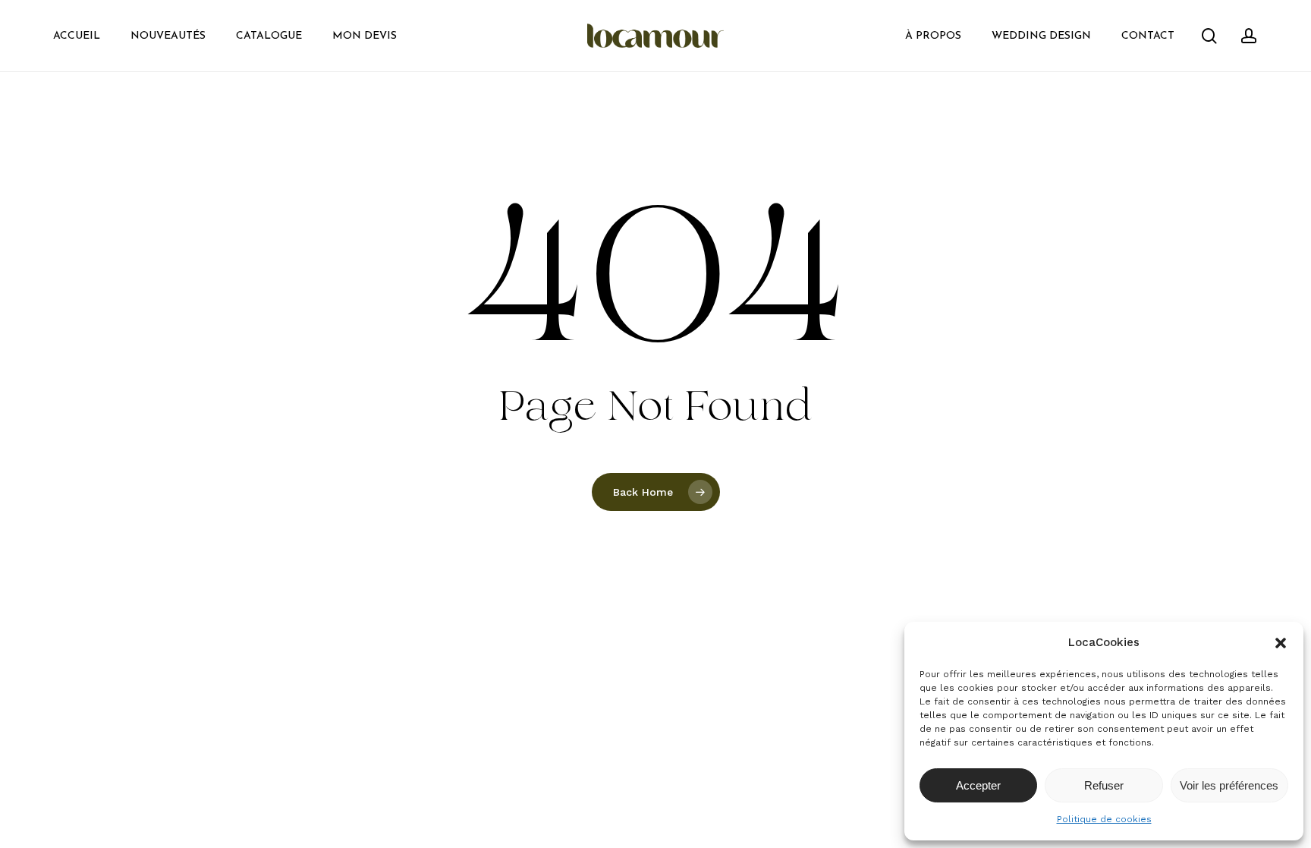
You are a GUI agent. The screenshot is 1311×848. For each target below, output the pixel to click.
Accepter (978, 785)
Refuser (1104, 785)
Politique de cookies (1104, 819)
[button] (1280, 643)
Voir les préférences (1229, 785)
